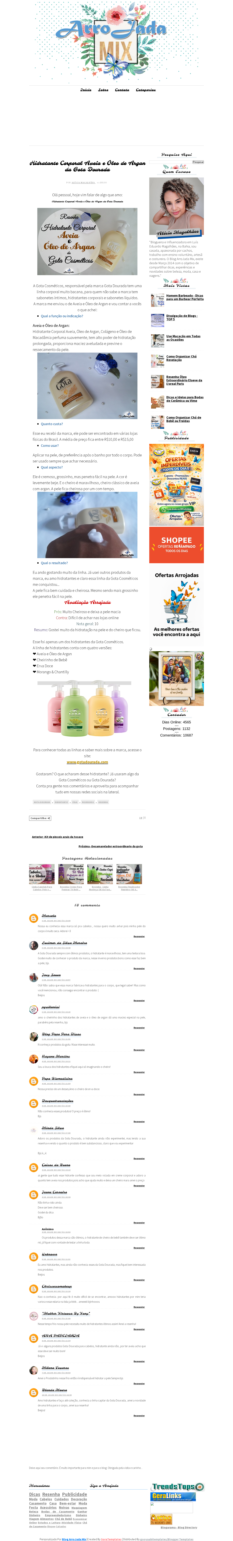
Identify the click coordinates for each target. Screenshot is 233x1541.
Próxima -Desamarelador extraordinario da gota (111, 846)
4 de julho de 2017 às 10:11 (56, 1061)
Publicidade (74, 1494)
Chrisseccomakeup (57, 1286)
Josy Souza (51, 975)
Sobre (103, 90)
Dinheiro (81, 1515)
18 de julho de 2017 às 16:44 (57, 1395)
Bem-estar (68, 1503)
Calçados (61, 1526)
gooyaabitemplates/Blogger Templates (166, 1539)
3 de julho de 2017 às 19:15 (56, 1012)
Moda (33, 1499)
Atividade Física (71, 1522)
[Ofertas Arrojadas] (176, 645)
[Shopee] (176, 562)
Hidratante (61, 802)
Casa (53, 1503)
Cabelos (46, 1499)
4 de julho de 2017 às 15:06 (56, 1106)
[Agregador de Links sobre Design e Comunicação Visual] (171, 1512)
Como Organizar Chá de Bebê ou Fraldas (183, 419)
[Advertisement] (116, 120)
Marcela (49, 916)
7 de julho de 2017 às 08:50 (56, 1373)
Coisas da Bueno (56, 1165)
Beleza (33, 1511)
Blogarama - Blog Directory (179, 1527)
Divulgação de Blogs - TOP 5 (182, 317)
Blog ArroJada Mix (74, 1539)
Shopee (51, 1526)
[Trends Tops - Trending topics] (177, 1490)
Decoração (79, 1499)
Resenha (103, 802)
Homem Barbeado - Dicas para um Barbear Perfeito (185, 297)
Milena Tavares (55, 1368)
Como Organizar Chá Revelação (181, 358)
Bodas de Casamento (57, 1511)
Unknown (49, 1254)
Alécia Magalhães (84, 182)
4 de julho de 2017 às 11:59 (56, 1083)
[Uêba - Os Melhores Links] (161, 1524)
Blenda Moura (54, 1390)
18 (140, 817)
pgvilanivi (51, 1007)
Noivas (64, 1507)
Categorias (146, 90)
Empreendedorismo (58, 1515)
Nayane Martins (56, 1056)
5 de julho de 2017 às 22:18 (56, 1291)
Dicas (34, 1494)
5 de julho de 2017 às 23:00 (56, 1318)
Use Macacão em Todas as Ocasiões (183, 338)
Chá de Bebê (63, 1519)
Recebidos (88, 802)
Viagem (34, 1519)
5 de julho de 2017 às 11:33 (56, 1259)
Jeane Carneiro (54, 1192)
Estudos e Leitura (49, 1522)
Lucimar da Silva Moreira (64, 943)
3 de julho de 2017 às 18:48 (56, 948)
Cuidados (61, 1499)
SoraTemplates (111, 1539)
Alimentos (47, 1519)
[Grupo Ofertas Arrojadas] (176, 525)
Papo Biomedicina (57, 1079)
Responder (139, 936)
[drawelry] (176, 705)
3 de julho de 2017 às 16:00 (56, 920)
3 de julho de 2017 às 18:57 (56, 980)
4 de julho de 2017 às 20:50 (56, 1232)
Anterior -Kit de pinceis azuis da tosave (57, 837)
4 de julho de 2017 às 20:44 (56, 1197)
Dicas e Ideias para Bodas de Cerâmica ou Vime (185, 399)
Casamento (38, 1503)
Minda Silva (53, 1128)
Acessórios (48, 1507)
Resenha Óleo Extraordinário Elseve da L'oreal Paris (184, 380)
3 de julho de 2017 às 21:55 (56, 1039)
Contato (122, 90)
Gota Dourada (42, 802)
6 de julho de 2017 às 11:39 (56, 1340)
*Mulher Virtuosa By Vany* (66, 1314)
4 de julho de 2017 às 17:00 (56, 1133)
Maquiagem (79, 1507)
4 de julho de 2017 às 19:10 (56, 1170)
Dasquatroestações (57, 1101)
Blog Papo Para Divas (61, 1034)
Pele (75, 802)
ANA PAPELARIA (61, 1336)
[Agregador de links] (173, 1500)
